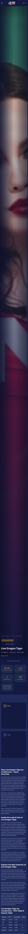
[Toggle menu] (2, 3)
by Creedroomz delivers (14, 777)
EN (23, 3)
